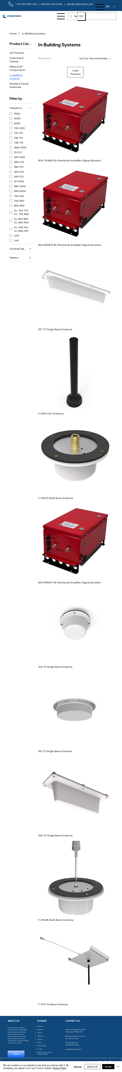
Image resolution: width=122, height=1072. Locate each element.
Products (40, 1026)
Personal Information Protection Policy (44, 1053)
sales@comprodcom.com (73, 1049)
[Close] (118, 1066)
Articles (40, 1039)
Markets (40, 1029)
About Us (40, 1036)
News (39, 1042)
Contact (39, 1049)
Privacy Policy (59, 1068)
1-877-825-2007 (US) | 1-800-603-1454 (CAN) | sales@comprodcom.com (54, 4)
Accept (108, 1066)
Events (39, 1033)
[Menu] (100, 7)
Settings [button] (78, 1066)
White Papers (41, 1046)
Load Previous (76, 72)
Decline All (92, 1066)
